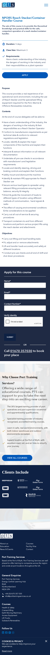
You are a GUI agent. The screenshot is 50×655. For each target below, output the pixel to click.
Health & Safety (8, 608)
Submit (10, 337)
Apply (25, 75)
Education (4, 546)
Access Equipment (9, 615)
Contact (29, 549)
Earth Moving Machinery (12, 613)
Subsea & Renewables (11, 621)
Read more (7, 651)
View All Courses (17, 458)
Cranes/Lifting (7, 610)
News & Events (6, 549)
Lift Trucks (6, 618)
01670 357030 (21, 351)
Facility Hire (31, 546)
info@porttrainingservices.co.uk (17, 596)
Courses (29, 543)
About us (4, 543)
